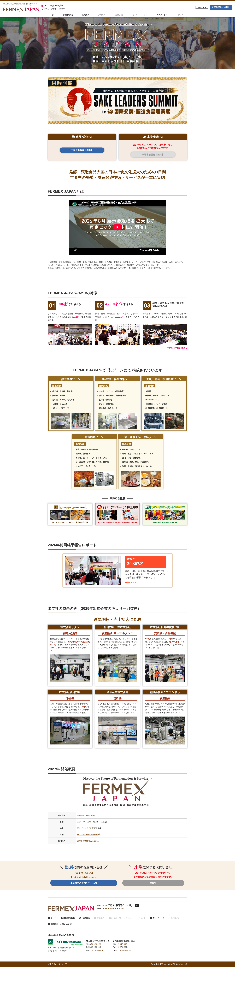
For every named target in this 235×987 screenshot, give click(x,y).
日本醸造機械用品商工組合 (88, 841)
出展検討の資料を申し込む (83, 883)
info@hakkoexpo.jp (87, 877)
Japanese (202, 7)
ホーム (53, 918)
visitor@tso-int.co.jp (126, 950)
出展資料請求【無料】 (220, 7)
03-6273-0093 (123, 944)
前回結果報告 (68, 15)
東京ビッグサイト (84, 828)
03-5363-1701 (87, 873)
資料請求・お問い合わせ (61, 924)
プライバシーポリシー (56, 964)
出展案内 (85, 15)
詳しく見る (131, 582)
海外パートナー (163, 15)
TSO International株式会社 (87, 835)
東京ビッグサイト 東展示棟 (54, 9)
